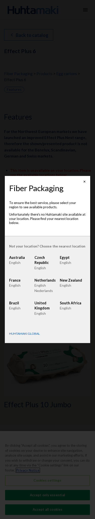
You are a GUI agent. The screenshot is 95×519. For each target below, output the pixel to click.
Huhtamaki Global (24, 333)
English (15, 262)
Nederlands (43, 290)
